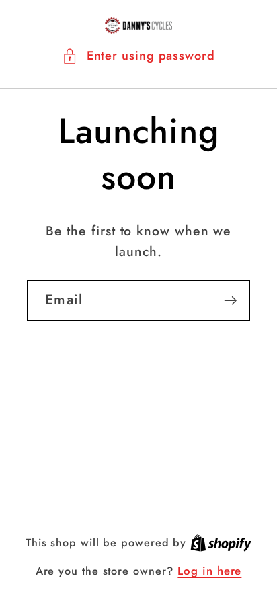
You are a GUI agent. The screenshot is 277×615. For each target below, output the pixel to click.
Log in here (209, 571)
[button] (138, 56)
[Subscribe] (230, 300)
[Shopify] (220, 542)
